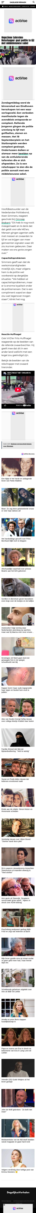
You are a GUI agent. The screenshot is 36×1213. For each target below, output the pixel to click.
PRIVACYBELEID (6, 1201)
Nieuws (6, 6)
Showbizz (32, 6)
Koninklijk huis (25, 6)
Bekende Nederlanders (15, 6)
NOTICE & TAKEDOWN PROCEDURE (23, 1201)
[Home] (3, 6)
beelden (23, 153)
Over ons (19, 1203)
